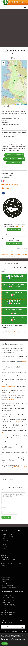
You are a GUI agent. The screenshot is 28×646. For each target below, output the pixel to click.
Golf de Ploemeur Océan (14, 310)
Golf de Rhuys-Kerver (14, 293)
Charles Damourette (6, 583)
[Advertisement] (14, 24)
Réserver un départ (14, 243)
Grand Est (3, 544)
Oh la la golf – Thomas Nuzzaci (8, 587)
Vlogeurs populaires (6, 570)
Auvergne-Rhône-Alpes (6, 534)
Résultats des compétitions (14, 159)
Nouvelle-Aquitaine (5, 553)
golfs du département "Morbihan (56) (17, 333)
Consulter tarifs (14, 229)
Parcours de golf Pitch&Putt (9, 605)
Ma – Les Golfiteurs (6, 575)
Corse (2, 542)
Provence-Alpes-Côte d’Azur (8, 559)
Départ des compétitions (14, 155)
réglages (3, 640)
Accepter (5, 643)
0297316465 (6, 188)
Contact (3, 616)
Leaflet (17, 104)
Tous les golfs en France (7, 254)
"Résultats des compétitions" (11, 454)
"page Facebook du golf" (8, 432)
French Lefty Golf (5, 581)
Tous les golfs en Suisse (7, 608)
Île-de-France (4, 548)
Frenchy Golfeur (5, 579)
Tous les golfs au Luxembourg (8, 612)
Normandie (3, 551)
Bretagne (17, 254)
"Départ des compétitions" (20, 467)
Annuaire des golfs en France (8, 595)
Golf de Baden (14, 301)
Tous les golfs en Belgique (7, 610)
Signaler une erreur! (22, 248)
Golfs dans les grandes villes (10, 599)
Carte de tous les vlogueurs (8, 568)
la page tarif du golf (19, 226)
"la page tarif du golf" (11, 399)
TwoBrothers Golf (5, 577)
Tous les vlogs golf (5, 573)
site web (24, 361)
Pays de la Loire (5, 557)
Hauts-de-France (5, 546)
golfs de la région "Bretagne (14, 331)
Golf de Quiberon (14, 276)
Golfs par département (8, 600)
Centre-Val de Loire (6, 540)
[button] (3, 62)
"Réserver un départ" (17, 421)
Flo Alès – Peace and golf (7, 585)
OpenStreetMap (23, 104)
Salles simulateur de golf (9, 604)
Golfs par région (7, 602)
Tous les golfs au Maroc (7, 614)
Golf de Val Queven (14, 318)
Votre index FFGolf (14, 162)
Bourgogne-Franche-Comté (7, 536)
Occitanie (3, 555)
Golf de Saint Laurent (14, 284)
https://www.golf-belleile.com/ (11, 184)
